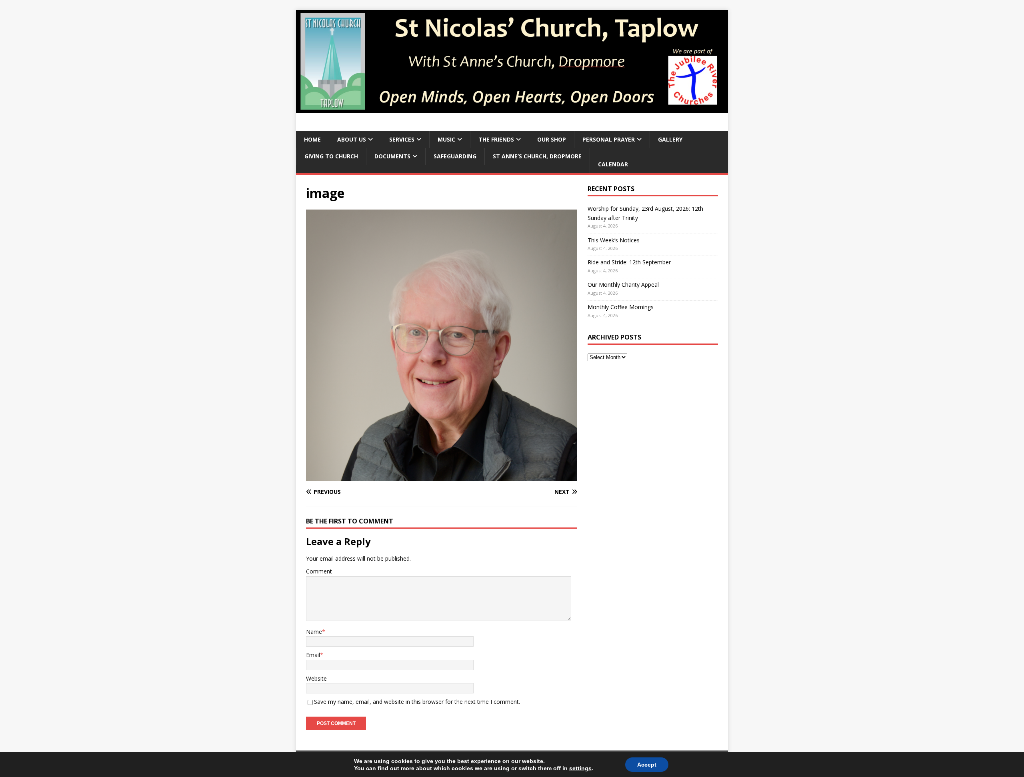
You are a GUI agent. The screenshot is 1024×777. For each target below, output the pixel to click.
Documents (392, 156)
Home (312, 139)
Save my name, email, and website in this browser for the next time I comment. (417, 701)
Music (446, 139)
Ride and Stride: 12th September (629, 262)
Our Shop (551, 139)
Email (313, 655)
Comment (319, 571)
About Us (351, 139)
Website (316, 678)
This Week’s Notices (614, 240)
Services (401, 139)
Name (314, 631)
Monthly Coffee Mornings (621, 307)
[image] (441, 476)
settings (580, 768)
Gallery (670, 139)
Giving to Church (331, 156)
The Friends (496, 139)
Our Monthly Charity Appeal (623, 284)
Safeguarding (455, 156)
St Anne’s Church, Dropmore (537, 156)
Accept (646, 764)
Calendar (613, 164)
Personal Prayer (608, 139)
